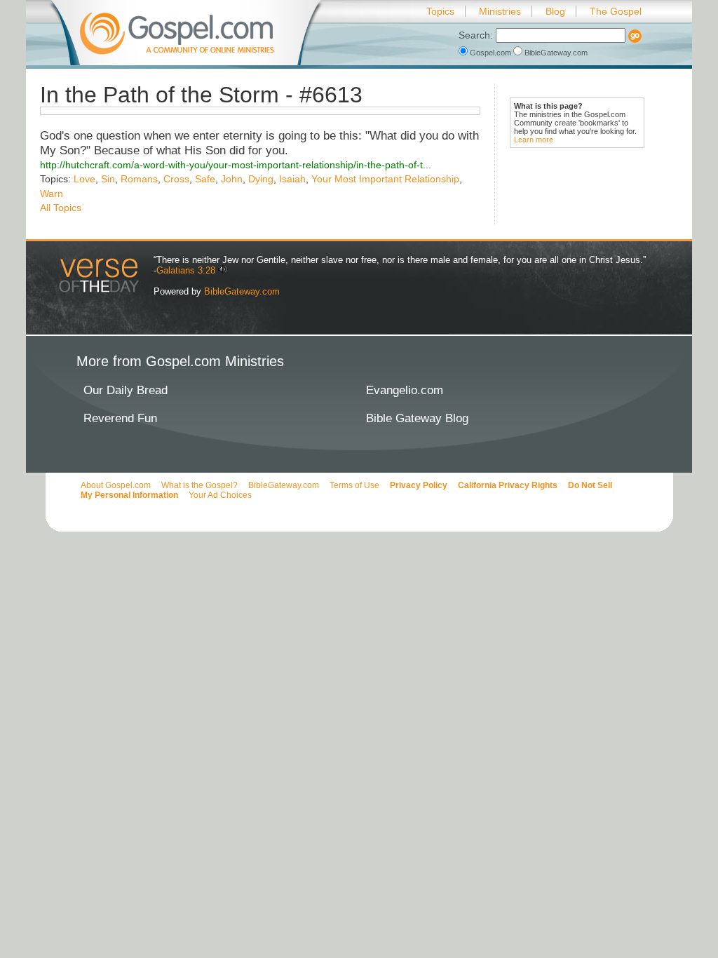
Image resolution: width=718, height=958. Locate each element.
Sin (108, 178)
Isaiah (292, 178)
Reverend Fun (120, 418)
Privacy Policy (418, 485)
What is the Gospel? (199, 485)
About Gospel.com (116, 485)
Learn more (533, 139)
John (232, 178)
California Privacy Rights (507, 485)
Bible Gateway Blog (417, 418)
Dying (260, 178)
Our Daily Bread (125, 390)
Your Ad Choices (220, 495)
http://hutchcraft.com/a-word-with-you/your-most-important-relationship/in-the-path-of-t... (235, 164)
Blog (555, 11)
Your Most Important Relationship (385, 178)
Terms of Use (354, 485)
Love (84, 178)
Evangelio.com (404, 390)
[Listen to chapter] (222, 270)
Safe (205, 178)
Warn (51, 193)
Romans (139, 178)
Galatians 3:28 (185, 270)
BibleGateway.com (555, 52)
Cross (176, 178)
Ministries (500, 11)
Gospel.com (490, 52)
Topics (440, 11)
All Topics (60, 207)
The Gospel (616, 11)
